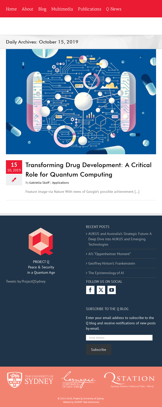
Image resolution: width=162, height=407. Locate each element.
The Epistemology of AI (106, 273)
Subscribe (98, 349)
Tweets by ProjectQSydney (25, 281)
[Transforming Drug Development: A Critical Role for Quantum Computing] (81, 101)
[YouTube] (111, 290)
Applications (60, 183)
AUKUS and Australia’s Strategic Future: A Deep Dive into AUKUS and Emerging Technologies (120, 239)
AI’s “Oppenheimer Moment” (109, 254)
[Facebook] (90, 290)
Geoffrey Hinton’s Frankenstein (111, 263)
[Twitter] (101, 290)
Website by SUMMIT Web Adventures (81, 401)
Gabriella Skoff (39, 183)
